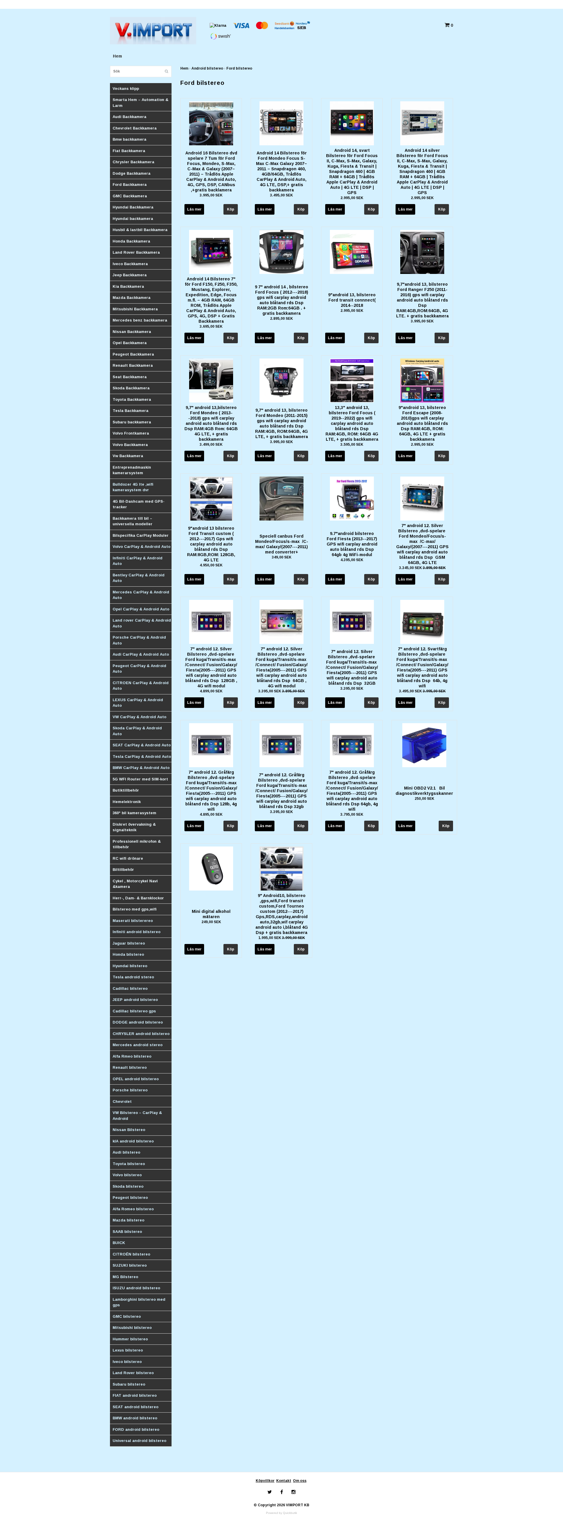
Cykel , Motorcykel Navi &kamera (135, 884)
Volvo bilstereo (127, 1175)
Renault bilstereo (130, 1067)
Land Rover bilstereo (133, 1373)
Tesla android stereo (133, 977)
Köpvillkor (265, 1481)
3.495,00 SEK (281, 195)
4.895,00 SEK (211, 814)
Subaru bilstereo (129, 1384)
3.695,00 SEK (211, 326)
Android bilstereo (207, 68)
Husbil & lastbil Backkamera (140, 230)
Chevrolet (122, 1101)
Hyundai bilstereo (130, 966)
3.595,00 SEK (351, 444)
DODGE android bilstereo (138, 1022)
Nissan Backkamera (132, 331)
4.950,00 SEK (211, 565)
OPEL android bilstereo (136, 1079)
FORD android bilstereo (136, 1429)
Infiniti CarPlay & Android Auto (137, 561)
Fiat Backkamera (129, 151)
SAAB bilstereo (127, 1231)
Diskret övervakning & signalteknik (134, 827)
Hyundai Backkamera (133, 207)
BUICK (119, 1243)
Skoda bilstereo (128, 1186)
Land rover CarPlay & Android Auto (142, 623)
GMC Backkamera (130, 196)
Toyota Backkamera (132, 399)
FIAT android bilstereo (135, 1395)
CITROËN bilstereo (131, 1254)
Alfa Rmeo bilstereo (132, 1056)
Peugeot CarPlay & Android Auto (139, 669)
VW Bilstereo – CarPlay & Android (137, 1115)
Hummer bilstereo (130, 1339)
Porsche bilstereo (130, 1090)
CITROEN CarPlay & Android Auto (141, 686)
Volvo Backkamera (130, 444)
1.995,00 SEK (281, 938)
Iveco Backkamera (130, 264)
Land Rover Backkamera (136, 252)
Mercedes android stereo (137, 1045)
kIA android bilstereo (133, 1141)
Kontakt (283, 1481)
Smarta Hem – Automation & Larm (140, 102)
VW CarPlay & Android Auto (139, 717)
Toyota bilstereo (129, 1164)
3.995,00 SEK (211, 195)
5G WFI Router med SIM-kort (140, 779)
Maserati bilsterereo (133, 920)
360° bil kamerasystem (134, 813)
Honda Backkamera (131, 241)
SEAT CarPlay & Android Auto (142, 745)
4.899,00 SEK (211, 691)
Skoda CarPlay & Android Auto (137, 731)
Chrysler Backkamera (133, 162)
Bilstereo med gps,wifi (135, 909)
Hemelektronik (127, 802)
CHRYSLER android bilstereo (141, 1033)
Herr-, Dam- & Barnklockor (138, 898)
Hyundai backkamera (133, 218)
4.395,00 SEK (351, 560)
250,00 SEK (424, 799)
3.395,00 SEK (281, 691)
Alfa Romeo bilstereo (133, 1209)
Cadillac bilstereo (130, 988)
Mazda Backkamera (131, 297)
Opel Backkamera (130, 343)
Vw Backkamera (128, 456)
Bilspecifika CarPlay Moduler (141, 535)
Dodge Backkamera (131, 173)
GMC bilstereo (127, 1316)
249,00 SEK (211, 922)
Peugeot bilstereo (130, 1197)
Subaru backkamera (132, 422)
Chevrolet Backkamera (135, 128)
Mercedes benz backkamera (140, 320)
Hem (117, 56)
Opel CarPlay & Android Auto (141, 609)
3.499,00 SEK (211, 444)
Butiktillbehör (126, 790)
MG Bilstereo (125, 1277)
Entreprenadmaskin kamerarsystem (132, 470)
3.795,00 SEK (351, 814)
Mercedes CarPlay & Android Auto (141, 595)
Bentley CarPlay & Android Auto (139, 578)
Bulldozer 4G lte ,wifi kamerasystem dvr (133, 487)
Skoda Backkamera (131, 388)
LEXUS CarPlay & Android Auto (138, 703)
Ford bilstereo (239, 68)
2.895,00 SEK (281, 319)
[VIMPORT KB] (153, 30)
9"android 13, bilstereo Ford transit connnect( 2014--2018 (352, 300)
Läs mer (194, 209)
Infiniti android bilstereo (136, 932)
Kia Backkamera (128, 286)
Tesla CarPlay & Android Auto (142, 756)
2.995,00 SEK (351, 198)
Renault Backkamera (133, 365)
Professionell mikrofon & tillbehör (137, 844)
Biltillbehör (123, 869)
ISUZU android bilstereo (136, 1288)
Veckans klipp (126, 88)
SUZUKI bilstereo (130, 1265)
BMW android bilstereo (135, 1418)
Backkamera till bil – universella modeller (132, 521)
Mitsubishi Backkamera (135, 309)
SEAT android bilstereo (135, 1407)
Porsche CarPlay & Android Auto (139, 640)
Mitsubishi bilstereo (132, 1327)
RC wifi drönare (128, 858)
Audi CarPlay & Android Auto (141, 654)
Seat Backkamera (130, 377)
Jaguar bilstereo (129, 943)
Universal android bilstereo (139, 1440)
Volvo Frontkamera (131, 433)
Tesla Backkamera (130, 410)
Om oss (299, 1481)
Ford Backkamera (130, 184)
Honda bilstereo (128, 954)
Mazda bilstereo (128, 1220)
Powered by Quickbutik (281, 1512)
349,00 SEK (281, 557)
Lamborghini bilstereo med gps (139, 1302)
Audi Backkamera (129, 117)
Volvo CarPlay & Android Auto (141, 546)
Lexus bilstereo (128, 1350)
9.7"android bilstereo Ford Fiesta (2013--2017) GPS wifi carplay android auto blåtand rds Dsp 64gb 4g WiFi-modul (352, 544)
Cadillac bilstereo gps (134, 1011)
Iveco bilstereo (127, 1361)
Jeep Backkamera (130, 275)
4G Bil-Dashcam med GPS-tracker (139, 504)
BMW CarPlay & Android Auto (141, 767)
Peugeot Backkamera (133, 354)
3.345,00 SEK (422, 568)
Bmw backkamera (129, 139)
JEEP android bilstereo (135, 999)
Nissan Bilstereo (129, 1129)
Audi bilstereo (126, 1152)
